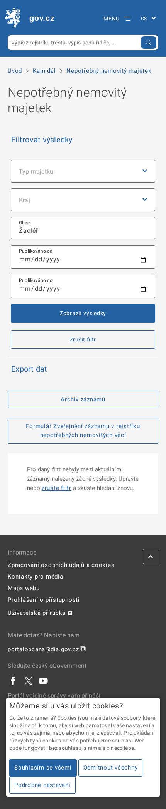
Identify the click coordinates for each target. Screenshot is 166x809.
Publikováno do (36, 280)
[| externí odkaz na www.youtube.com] (43, 680)
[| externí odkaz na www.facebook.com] (13, 680)
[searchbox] (83, 228)
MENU (111, 18)
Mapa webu (24, 588)
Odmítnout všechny (110, 767)
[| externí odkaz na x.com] (28, 680)
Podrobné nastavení (42, 785)
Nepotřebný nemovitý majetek (108, 71)
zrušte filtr (56, 488)
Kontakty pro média (35, 576)
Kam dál (44, 71)
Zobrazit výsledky (83, 313)
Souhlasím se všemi (43, 767)
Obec (24, 222)
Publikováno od (36, 251)
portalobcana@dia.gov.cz (43, 649)
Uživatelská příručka (37, 612)
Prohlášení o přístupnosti (44, 599)
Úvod (15, 71)
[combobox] (83, 228)
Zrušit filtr (83, 339)
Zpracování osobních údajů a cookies (61, 565)
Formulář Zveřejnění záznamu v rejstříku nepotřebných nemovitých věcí (83, 431)
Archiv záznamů (83, 399)
